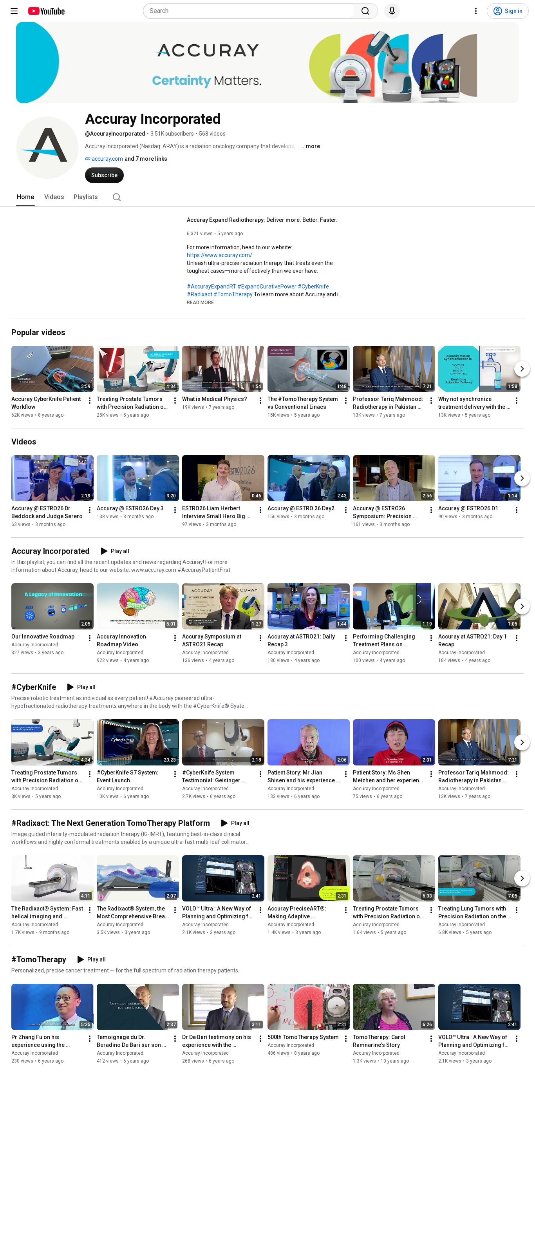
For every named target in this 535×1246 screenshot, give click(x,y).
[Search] (365, 11)
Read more (200, 302)
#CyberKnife (313, 286)
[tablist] (267, 197)
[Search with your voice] (392, 11)
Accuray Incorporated (34, 644)
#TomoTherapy (233, 294)
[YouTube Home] (46, 11)
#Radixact (199, 294)
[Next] (522, 369)
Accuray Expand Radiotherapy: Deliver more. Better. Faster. (262, 220)
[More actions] (90, 400)
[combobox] (250, 11)
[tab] (25, 197)
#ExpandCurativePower (266, 286)
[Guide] (14, 11)
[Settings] (476, 11)
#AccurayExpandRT (211, 286)
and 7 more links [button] (146, 159)
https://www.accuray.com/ (219, 255)
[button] (200, 302)
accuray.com (106, 159)
